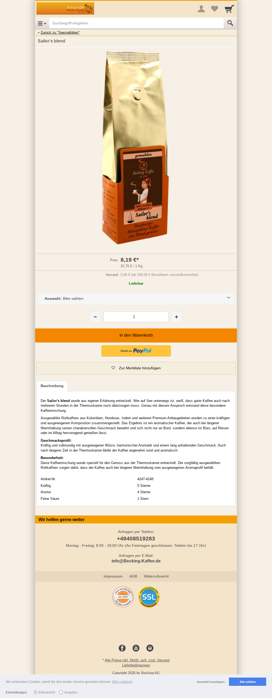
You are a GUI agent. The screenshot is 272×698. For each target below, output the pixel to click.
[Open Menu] (42, 23)
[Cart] (229, 8)
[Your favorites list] (215, 8)
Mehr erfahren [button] (122, 682)
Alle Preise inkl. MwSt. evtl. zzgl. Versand (137, 660)
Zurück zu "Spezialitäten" (60, 32)
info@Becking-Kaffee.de (136, 561)
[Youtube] (136, 648)
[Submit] (230, 23)
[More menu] (201, 8)
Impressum (113, 576)
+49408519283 (136, 538)
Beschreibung (52, 386)
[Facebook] (122, 648)
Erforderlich (47, 692)
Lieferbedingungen (136, 665)
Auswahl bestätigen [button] (211, 681)
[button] (136, 368)
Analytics (70, 692)
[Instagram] (150, 648)
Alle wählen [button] (248, 681)
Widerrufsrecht (156, 576)
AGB (133, 576)
